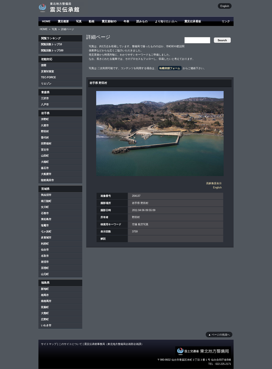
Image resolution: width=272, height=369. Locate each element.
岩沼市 (45, 261)
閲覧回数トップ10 (51, 44)
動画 (91, 21)
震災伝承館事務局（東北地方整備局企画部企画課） (114, 344)
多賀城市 (46, 237)
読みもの (142, 21)
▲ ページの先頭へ (219, 334)
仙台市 (45, 249)
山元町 (45, 274)
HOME (46, 21)
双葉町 (45, 307)
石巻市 (45, 213)
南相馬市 (46, 301)
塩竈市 (45, 225)
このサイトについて (70, 344)
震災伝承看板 (192, 21)
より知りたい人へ (166, 21)
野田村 (45, 131)
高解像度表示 (214, 183)
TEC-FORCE (48, 77)
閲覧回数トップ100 (52, 50)
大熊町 (45, 313)
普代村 (45, 137)
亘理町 (45, 267)
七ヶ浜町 (46, 231)
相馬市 (45, 295)
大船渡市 (46, 173)
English (224, 5)
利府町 (45, 243)
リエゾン (46, 83)
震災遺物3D (109, 21)
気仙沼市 (46, 194)
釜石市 (45, 167)
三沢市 (45, 98)
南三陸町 (46, 201)
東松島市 (46, 219)
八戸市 (45, 104)
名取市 (45, 255)
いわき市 (46, 325)
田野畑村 (46, 143)
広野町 (45, 319)
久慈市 (45, 125)
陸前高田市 (47, 180)
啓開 (43, 65)
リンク (226, 21)
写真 (79, 21)
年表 (126, 21)
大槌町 (45, 161)
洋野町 (45, 119)
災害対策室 (47, 71)
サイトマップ (49, 344)
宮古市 (45, 149)
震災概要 (63, 21)
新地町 (45, 288)
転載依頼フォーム (169, 68)
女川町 (45, 207)
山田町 (45, 155)
